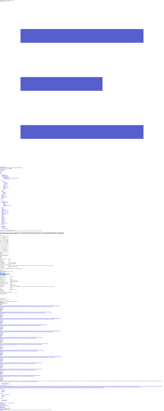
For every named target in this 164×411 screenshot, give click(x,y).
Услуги (3, 198)
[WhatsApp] (6, 274)
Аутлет (3, 191)
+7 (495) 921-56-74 (2, 169)
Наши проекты (5, 185)
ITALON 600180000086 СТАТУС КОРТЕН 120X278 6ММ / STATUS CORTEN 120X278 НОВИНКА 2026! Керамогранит (17, 363)
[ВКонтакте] (0, 274)
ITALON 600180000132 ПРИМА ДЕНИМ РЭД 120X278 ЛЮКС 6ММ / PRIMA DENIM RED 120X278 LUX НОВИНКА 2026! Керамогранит (20, 325)
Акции (3, 180)
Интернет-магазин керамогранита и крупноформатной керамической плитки (11, 167)
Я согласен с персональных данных (9, 301)
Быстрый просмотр (3, 305)
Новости (6, 184)
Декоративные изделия (5, 212)
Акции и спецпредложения (6, 394)
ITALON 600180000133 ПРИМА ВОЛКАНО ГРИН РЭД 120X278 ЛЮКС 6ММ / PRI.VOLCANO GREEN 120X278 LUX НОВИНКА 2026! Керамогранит (22, 312)
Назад (4, 203)
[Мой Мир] (2, 274)
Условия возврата (4, 400)
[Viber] (5, 274)
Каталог (1, 199)
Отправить (2, 302)
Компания (4, 182)
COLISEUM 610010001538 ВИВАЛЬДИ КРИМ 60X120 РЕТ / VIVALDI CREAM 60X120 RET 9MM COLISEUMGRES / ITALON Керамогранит (21, 344)
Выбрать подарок (2, 272)
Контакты (4, 188)
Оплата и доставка (6, 187)
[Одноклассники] (1, 274)
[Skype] (7, 274)
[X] (4, 274)
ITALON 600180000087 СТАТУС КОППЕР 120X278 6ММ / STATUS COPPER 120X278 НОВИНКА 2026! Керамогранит (17, 369)
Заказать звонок (2, 170)
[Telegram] (8, 274)
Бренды (3, 194)
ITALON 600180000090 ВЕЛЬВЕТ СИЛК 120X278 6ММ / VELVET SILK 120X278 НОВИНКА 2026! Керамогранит (17, 376)
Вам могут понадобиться (3, 303)
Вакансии (6, 183)
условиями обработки (8, 301)
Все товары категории (5, 383)
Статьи (4, 186)
